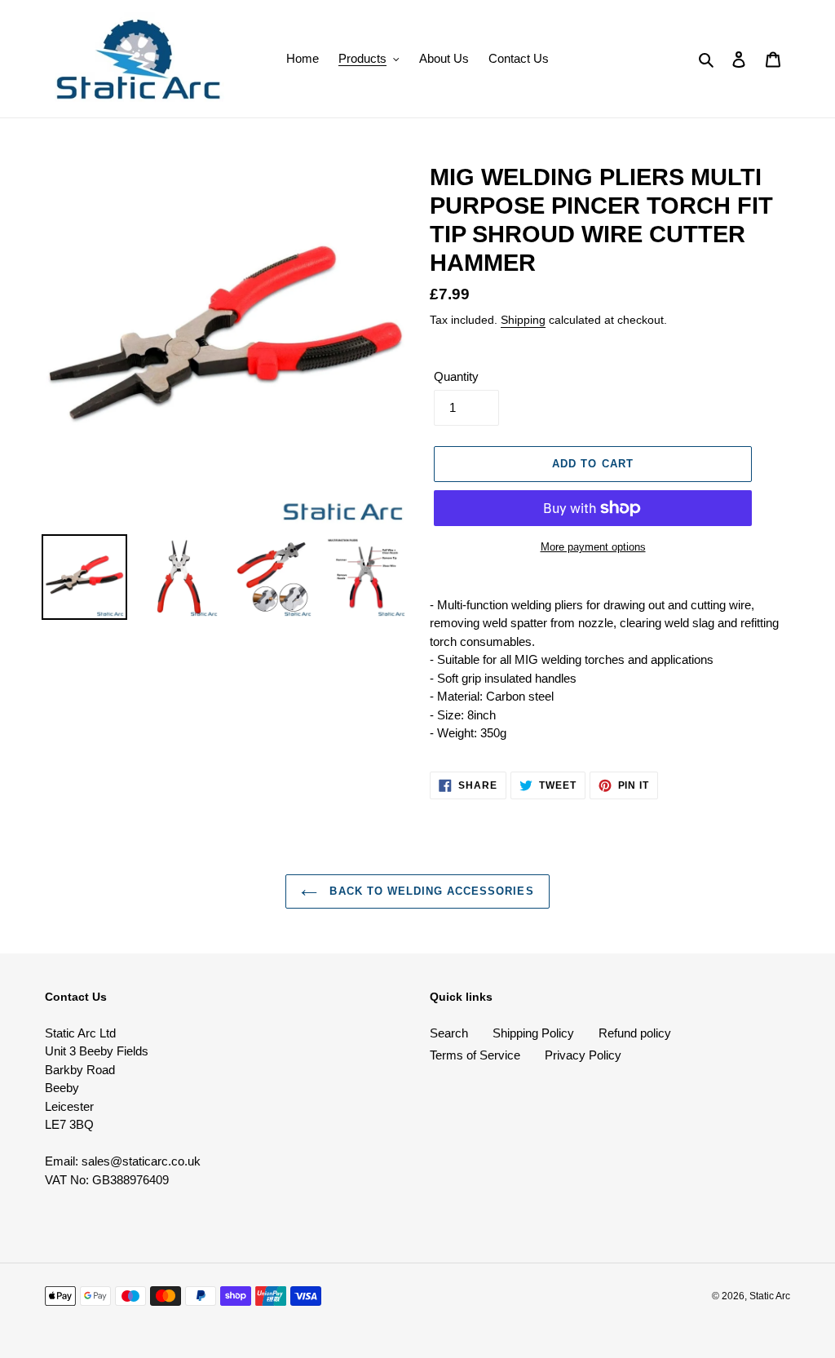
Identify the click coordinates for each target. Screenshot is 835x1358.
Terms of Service (475, 1055)
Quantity (456, 376)
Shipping (523, 319)
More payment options (593, 547)
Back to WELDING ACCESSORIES (429, 891)
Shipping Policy (533, 1033)
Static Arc (769, 1296)
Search (449, 1033)
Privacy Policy (583, 1055)
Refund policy (635, 1033)
